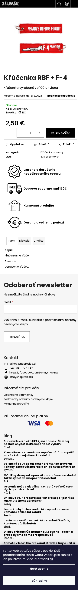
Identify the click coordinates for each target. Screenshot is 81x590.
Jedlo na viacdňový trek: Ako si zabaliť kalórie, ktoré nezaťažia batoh (37, 522)
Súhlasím (39, 581)
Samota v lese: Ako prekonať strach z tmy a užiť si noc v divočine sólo (39, 545)
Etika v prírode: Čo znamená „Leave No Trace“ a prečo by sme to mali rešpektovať (38, 533)
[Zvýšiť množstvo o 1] (39, 132)
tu (51, 559)
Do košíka (63, 133)
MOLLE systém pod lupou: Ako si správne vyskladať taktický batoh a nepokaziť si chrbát (40, 477)
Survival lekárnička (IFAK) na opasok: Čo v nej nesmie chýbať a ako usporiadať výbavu (36, 443)
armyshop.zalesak (21, 377)
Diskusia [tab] (24, 241)
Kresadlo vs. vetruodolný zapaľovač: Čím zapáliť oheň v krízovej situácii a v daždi (39, 454)
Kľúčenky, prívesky (51, 152)
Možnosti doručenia (61, 96)
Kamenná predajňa (16, 404)
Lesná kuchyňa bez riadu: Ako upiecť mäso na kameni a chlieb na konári (36, 511)
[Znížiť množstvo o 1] (21, 132)
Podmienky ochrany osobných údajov (28, 399)
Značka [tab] (39, 241)
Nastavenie (39, 568)
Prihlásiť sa (17, 337)
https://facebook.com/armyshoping (33, 372)
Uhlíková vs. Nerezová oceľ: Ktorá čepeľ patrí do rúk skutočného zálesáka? (39, 499)
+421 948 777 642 (21, 368)
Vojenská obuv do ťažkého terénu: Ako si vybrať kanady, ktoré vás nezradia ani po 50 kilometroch (39, 465)
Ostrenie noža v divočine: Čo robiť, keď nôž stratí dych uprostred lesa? (39, 488)
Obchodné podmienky (18, 395)
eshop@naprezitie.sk (22, 364)
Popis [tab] (11, 241)
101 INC (22, 112)
